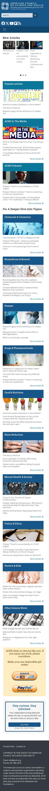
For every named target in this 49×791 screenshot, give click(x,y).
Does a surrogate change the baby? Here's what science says (21, 596)
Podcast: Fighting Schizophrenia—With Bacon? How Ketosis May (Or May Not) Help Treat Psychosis (22, 505)
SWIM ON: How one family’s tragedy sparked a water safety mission (22, 587)
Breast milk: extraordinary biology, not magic (22, 592)
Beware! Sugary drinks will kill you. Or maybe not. (22, 112)
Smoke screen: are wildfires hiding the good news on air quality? (21, 465)
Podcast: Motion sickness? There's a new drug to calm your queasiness (22, 193)
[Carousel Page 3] (25, 75)
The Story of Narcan (11, 108)
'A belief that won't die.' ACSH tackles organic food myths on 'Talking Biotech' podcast (22, 148)
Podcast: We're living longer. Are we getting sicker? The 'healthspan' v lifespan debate (21, 198)
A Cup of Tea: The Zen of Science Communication (17, 498)
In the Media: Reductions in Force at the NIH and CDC (21, 154)
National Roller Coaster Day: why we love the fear (22, 633)
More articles (36, 159)
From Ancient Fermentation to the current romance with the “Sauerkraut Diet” (21, 417)
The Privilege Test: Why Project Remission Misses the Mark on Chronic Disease (21, 550)
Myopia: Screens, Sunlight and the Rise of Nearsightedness (20, 333)
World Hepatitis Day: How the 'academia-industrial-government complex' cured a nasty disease (22, 282)
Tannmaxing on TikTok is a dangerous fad (21, 237)
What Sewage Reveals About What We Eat (20, 628)
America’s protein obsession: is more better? (22, 104)
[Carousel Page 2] (23, 75)
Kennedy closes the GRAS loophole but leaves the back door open (22, 423)
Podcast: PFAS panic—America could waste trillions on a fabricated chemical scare (21, 242)
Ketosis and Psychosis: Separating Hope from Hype (22, 511)
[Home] (23, 6)
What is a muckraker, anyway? (15, 337)
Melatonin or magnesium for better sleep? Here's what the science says (21, 369)
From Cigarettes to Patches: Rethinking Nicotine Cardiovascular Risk (32, 58)
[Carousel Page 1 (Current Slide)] (20, 75)
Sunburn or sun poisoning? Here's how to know (21, 247)
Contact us (20, 746)
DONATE (24, 673)
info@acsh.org (15, 760)
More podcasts (35, 203)
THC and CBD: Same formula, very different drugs (21, 375)
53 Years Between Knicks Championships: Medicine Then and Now (20, 288)
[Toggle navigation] (4, 29)
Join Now (24, 724)
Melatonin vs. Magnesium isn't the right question (20, 638)
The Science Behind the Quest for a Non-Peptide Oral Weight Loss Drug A (20, 294)
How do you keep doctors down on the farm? (22, 555)
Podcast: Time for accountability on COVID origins (18, 56)
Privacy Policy (9, 746)
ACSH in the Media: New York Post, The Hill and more (23, 143)
